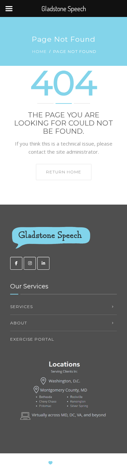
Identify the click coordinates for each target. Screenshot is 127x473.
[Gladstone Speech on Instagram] (30, 263)
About (18, 322)
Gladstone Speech (83, 463)
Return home (63, 171)
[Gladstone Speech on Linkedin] (43, 263)
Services (21, 306)
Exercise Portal (32, 339)
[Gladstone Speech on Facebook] (16, 263)
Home (39, 51)
